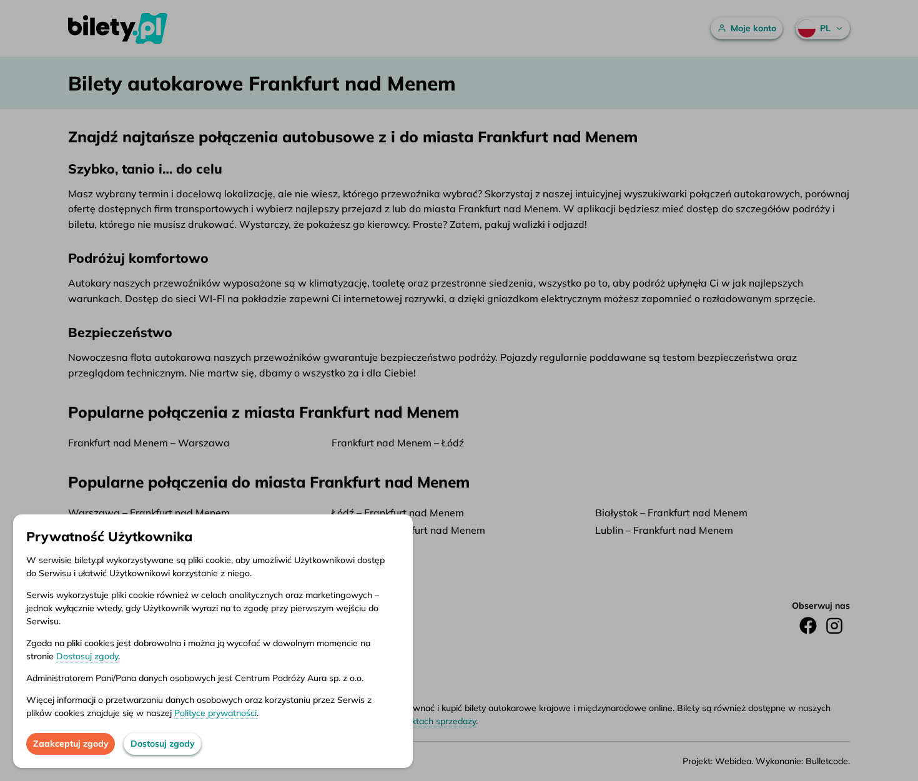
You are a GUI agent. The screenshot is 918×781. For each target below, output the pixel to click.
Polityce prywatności (215, 713)
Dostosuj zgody (87, 656)
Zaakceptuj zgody (71, 743)
